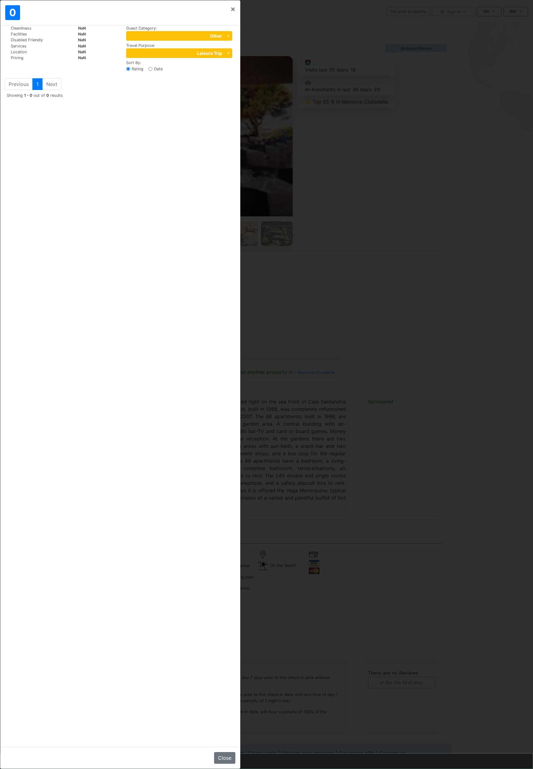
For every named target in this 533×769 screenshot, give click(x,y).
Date (158, 69)
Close (224, 758)
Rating (137, 69)
